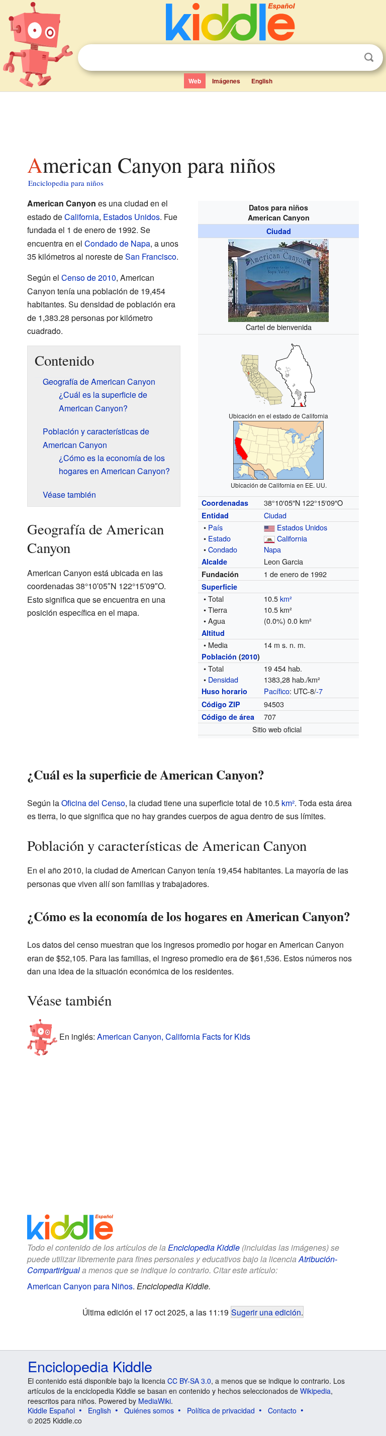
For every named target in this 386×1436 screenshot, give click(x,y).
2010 (249, 656)
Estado (219, 538)
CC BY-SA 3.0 (189, 1381)
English (261, 80)
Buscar (369, 57)
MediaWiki (154, 1401)
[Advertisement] (193, 120)
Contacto (282, 1410)
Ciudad (278, 231)
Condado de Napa (117, 243)
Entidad (215, 515)
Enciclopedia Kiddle (204, 1247)
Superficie (219, 587)
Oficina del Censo (93, 803)
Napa (272, 549)
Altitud (213, 633)
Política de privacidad (221, 1410)
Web (194, 80)
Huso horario (224, 691)
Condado (222, 549)
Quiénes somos (149, 1410)
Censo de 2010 (88, 277)
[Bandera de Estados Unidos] (269, 527)
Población (219, 656)
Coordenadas (225, 503)
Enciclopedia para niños (66, 183)
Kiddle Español (51, 1410)
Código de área (228, 717)
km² (286, 598)
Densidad (223, 679)
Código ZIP (221, 704)
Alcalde (214, 562)
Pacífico (277, 691)
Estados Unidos (302, 527)
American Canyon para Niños (80, 1286)
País (215, 527)
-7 (319, 691)
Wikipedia (315, 1391)
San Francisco (150, 256)
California (292, 538)
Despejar (348, 57)
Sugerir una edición (266, 1311)
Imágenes (226, 80)
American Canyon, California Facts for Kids (173, 1036)
